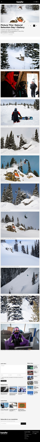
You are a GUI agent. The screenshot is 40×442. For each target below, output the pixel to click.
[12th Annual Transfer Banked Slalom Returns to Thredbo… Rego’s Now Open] (22, 405)
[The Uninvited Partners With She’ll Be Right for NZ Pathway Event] (13, 405)
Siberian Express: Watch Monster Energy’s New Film (36, 387)
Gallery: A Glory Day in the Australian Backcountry (4, 393)
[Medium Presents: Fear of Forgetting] (30, 373)
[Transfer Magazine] (20, 2)
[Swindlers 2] (30, 378)
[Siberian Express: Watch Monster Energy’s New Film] (30, 388)
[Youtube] (36, 1)
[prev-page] (1, 397)
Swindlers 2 (35, 376)
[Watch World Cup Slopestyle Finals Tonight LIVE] (30, 393)
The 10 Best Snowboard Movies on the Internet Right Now (36, 367)
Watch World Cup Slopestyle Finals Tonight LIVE (36, 392)
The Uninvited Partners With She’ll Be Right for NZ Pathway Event (13, 410)
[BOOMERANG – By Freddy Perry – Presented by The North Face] (30, 383)
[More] (36, 26)
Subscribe (23, 423)
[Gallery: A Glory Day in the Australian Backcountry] (4, 389)
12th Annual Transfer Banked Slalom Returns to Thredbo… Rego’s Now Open (22, 410)
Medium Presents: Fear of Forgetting (36, 372)
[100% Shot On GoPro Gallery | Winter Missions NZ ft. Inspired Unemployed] (13, 389)
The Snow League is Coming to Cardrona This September (4, 409)
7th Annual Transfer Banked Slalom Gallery (22, 393)
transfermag (10, 34)
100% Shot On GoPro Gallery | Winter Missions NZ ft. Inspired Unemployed (13, 394)
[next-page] (2, 397)
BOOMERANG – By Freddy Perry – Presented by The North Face (36, 382)
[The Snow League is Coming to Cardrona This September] (4, 405)
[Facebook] (34, 26)
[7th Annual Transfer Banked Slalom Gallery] (22, 389)
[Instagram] (35, 1)
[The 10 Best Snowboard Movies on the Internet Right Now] (30, 367)
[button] (38, 2)
